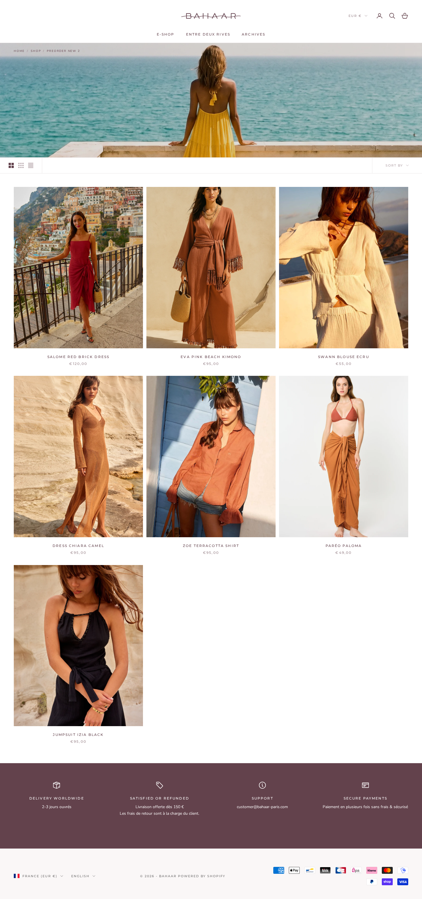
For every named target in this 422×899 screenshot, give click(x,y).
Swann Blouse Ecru (343, 357)
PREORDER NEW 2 (63, 51)
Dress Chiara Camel (78, 546)
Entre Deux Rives (208, 34)
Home (19, 51)
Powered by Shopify (202, 876)
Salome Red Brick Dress (78, 357)
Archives (253, 34)
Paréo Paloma (344, 546)
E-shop (166, 34)
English (80, 876)
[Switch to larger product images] (11, 165)
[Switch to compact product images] (30, 165)
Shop (36, 51)
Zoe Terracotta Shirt (211, 546)
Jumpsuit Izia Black (78, 734)
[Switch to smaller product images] (21, 165)
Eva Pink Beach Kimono (211, 357)
